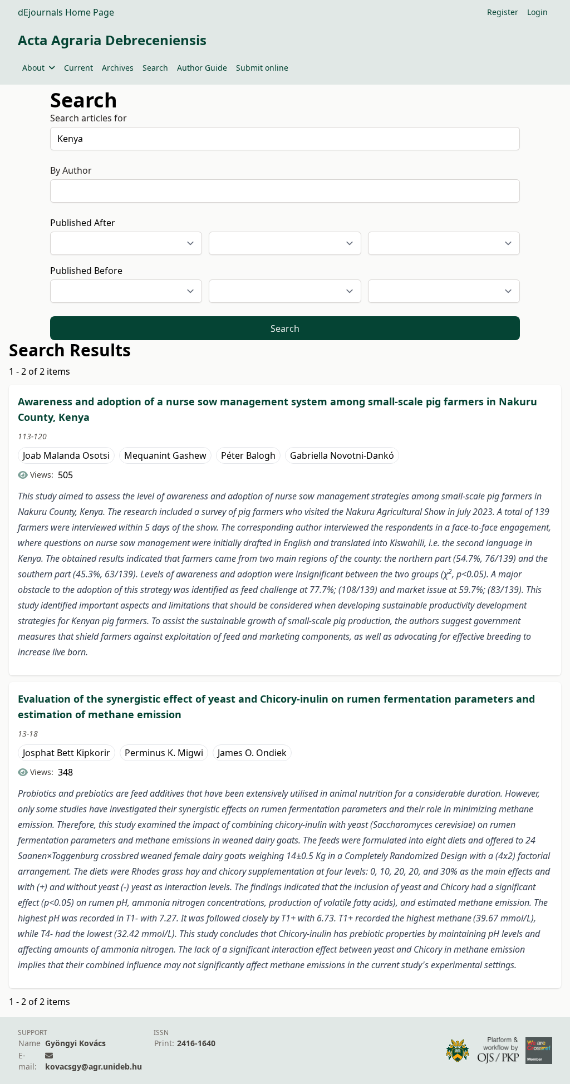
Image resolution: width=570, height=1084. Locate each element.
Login (537, 12)
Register (502, 12)
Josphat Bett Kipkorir (66, 753)
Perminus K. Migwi (164, 753)
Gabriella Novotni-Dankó (342, 455)
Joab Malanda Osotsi (66, 455)
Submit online (262, 67)
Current (78, 67)
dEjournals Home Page (66, 12)
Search (155, 67)
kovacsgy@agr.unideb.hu (93, 1066)
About (33, 67)
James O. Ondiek (252, 753)
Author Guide (202, 67)
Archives (118, 67)
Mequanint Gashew (165, 455)
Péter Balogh (248, 455)
